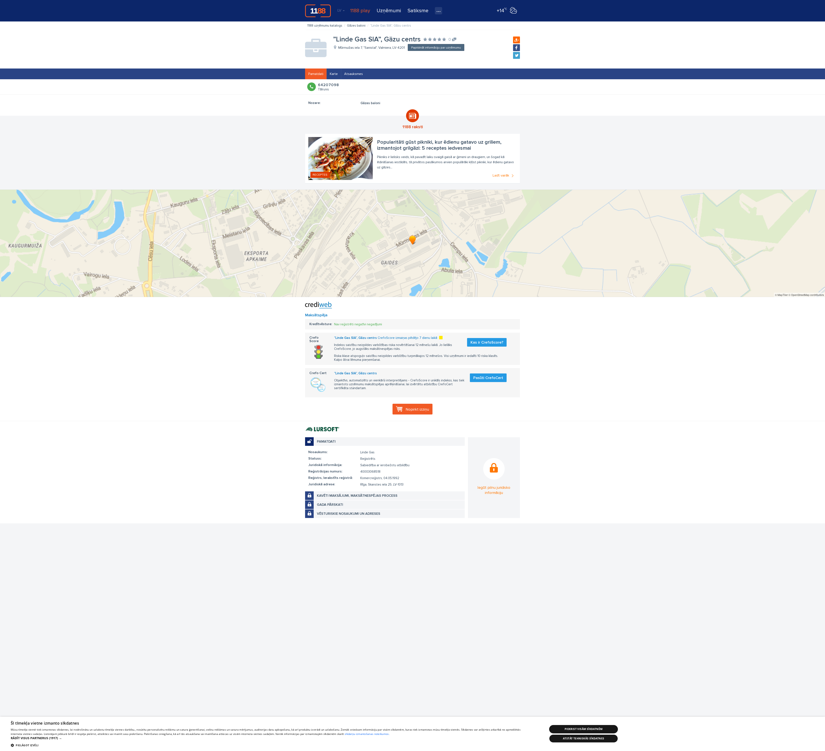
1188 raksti (412, 126)
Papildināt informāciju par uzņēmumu (436, 47)
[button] (271, 738)
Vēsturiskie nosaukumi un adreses (348, 514)
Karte (334, 74)
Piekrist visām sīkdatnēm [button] (584, 729)
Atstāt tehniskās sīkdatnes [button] (583, 738)
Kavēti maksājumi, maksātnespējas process (357, 496)
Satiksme (418, 11)
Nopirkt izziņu (417, 409)
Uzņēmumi (389, 11)
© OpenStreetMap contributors (806, 295)
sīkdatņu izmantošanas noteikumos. (367, 734)
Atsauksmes (353, 74)
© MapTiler (781, 295)
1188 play (360, 11)
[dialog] (412, 734)
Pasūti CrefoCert (488, 377)
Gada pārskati (330, 505)
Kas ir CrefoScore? (487, 342)
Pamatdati (315, 74)
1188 (318, 10)
